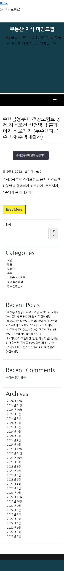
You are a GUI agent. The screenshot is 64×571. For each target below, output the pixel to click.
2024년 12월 (14, 401)
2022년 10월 (14, 501)
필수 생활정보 (15, 286)
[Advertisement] (32, 75)
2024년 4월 (14, 431)
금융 (9, 260)
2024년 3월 (14, 436)
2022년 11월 (14, 497)
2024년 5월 (14, 427)
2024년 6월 (14, 423)
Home (4, 3)
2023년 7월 (14, 470)
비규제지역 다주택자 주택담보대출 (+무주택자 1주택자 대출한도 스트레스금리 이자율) (31, 323)
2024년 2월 (14, 440)
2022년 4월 (14, 523)
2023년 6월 (14, 475)
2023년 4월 (14, 484)
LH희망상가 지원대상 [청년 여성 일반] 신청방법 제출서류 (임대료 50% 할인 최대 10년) (32, 340)
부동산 (11, 269)
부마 (30, 171)
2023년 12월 (14, 449)
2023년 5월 (14, 479)
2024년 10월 (14, 409)
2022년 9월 (14, 505)
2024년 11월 (14, 405)
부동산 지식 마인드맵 (32, 29)
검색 (8, 224)
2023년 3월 (14, 488)
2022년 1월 (14, 536)
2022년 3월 (14, 527)
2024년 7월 (14, 418)
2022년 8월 (14, 510)
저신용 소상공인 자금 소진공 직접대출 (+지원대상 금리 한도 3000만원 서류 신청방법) (32, 314)
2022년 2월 (14, 532)
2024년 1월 (14, 444)
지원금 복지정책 (16, 277)
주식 (9, 273)
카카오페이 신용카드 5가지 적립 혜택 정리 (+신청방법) (30, 349)
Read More (14, 209)
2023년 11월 (14, 453)
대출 (9, 264)
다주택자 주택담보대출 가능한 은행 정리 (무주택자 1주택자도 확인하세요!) (31, 331)
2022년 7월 (14, 514)
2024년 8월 (14, 414)
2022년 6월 (14, 519)
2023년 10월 (14, 457)
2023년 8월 (14, 466)
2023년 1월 (14, 492)
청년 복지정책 (15, 282)
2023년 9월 (14, 462)
